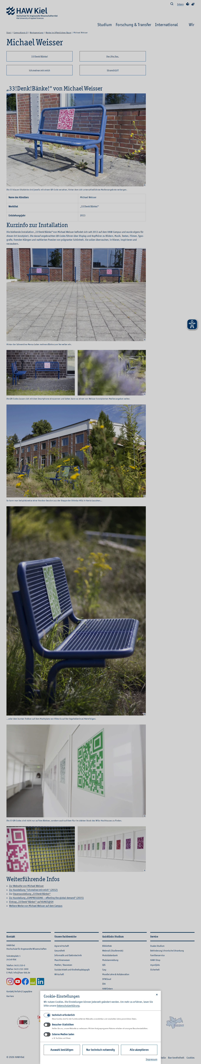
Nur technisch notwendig (100, 1049)
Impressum (151, 1059)
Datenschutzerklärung (68, 1005)
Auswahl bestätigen (61, 1049)
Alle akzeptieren (139, 1049)
